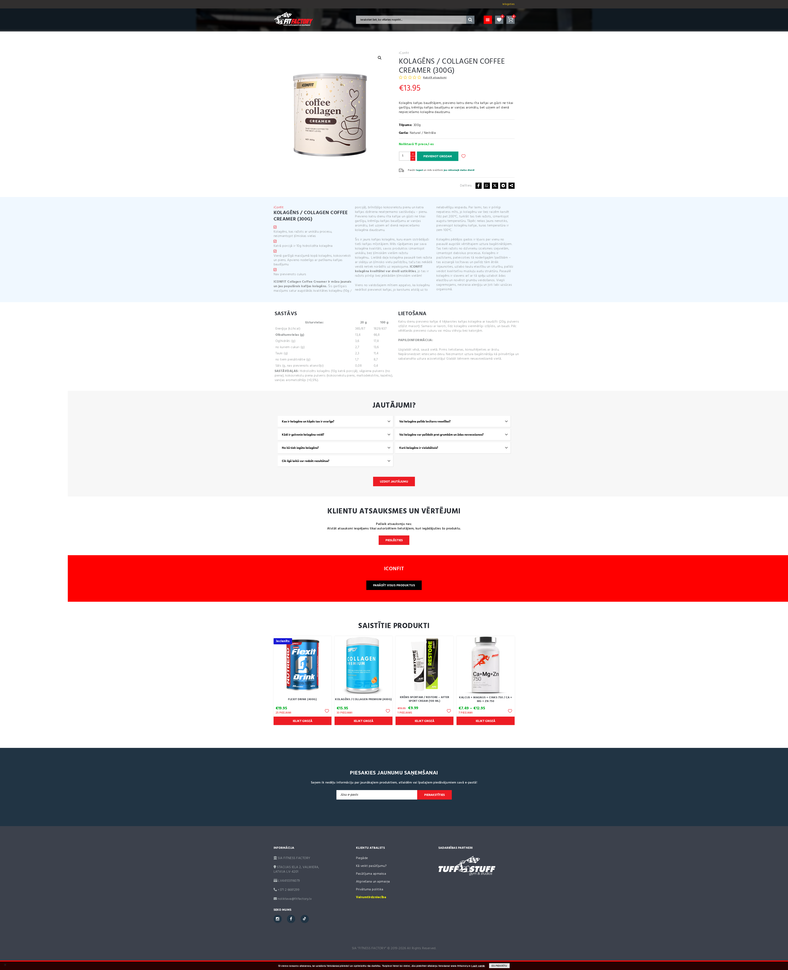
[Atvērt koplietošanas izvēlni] (511, 186)
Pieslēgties (394, 540)
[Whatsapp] (487, 186)
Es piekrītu (499, 966)
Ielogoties (508, 4)
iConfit (404, 53)
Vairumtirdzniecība (371, 897)
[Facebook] (478, 186)
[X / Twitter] (495, 186)
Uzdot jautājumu (394, 481)
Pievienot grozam (437, 156)
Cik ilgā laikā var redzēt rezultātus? (305, 461)
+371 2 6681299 (288, 890)
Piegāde (362, 858)
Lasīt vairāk (478, 966)
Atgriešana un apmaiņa (373, 881)
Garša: (404, 133)
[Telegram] (503, 186)
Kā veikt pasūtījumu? (371, 866)
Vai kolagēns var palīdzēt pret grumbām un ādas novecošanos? (441, 434)
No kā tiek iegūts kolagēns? (300, 447)
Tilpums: (405, 125)
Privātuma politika (369, 889)
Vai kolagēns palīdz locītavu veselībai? (425, 421)
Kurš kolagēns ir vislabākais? (418, 447)
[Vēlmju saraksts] (499, 20)
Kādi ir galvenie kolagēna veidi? (303, 434)
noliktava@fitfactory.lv (295, 899)
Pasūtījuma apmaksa (371, 874)
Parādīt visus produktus (394, 585)
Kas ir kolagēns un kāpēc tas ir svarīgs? (308, 421)
